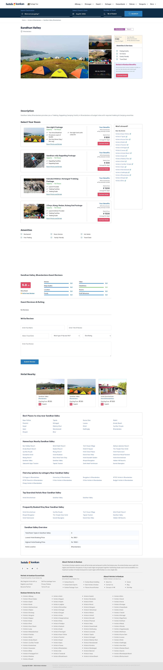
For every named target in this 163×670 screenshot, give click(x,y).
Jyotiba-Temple (118, 426)
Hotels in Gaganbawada (121, 629)
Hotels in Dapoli (27, 602)
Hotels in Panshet (121, 145)
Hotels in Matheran (120, 632)
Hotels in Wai (57, 651)
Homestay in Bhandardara (61, 477)
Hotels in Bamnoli (89, 651)
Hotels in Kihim (118, 596)
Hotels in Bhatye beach (121, 656)
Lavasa (85, 423)
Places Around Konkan (92, 587)
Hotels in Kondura (89, 645)
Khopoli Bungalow (89, 460)
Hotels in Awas (88, 653)
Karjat (25, 426)
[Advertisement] (66, 94)
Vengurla (142, 4)
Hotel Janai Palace (89, 452)
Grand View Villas (88, 455)
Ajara (24, 429)
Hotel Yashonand (118, 452)
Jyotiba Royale (27, 452)
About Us (109, 582)
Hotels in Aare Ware (120, 645)
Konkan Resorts (69, 582)
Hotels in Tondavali (59, 653)
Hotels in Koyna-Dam (122, 139)
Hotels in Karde (27, 604)
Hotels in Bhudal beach (60, 656)
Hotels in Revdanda (90, 599)
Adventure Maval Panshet (121, 455)
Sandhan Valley (43, 396)
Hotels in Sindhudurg (90, 629)
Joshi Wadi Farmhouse (90, 463)
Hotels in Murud (88, 604)
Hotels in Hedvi (118, 610)
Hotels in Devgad (59, 612)
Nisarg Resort (57, 452)
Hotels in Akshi (58, 596)
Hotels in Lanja (27, 629)
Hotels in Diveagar (119, 604)
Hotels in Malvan (89, 612)
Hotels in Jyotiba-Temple (123, 164)
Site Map (129, 587)
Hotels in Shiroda (119, 626)
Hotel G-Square (88, 449)
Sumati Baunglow (118, 463)
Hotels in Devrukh (89, 618)
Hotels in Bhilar (27, 651)
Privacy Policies (46, 584)
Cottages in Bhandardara (31, 477)
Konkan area (113, 565)
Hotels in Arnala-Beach (123, 153)
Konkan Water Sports (71, 585)
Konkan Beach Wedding (92, 582)
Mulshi (115, 420)
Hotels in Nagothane (120, 618)
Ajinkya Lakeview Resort (121, 446)
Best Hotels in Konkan (91, 585)
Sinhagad (56, 423)
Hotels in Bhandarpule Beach (123, 653)
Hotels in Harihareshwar (30, 607)
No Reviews (25, 310)
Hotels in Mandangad (90, 648)
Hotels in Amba (58, 615)
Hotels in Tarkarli (119, 612)
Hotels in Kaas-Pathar (122, 134)
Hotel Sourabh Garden (90, 457)
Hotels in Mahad (119, 623)
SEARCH (134, 14)
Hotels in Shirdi (120, 161)
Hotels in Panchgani (60, 632)
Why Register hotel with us (29, 581)
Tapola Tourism (58, 463)
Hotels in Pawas (58, 645)
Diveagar (88, 4)
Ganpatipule (120, 4)
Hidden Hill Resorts (119, 460)
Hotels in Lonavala (89, 632)
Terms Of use (45, 587)
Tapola (55, 420)
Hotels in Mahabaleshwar (30, 632)
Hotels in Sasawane (29, 648)
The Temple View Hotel (120, 449)
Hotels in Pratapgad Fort (30, 653)
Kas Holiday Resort (29, 446)
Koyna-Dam (87, 420)
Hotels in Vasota (119, 651)
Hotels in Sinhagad (121, 147)
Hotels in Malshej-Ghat (123, 159)
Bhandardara (117, 429)
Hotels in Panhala (28, 634)
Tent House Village (89, 446)
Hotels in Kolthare (119, 621)
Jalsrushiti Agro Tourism (30, 463)
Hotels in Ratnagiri (119, 615)
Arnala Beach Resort (29, 449)
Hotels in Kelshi (88, 602)
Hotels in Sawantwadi (90, 626)
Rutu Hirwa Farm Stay (60, 457)
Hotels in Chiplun (28, 610)
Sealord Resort (57, 449)
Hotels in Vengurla (28, 615)
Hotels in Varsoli (119, 599)
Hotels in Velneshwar (90, 610)
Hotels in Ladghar (59, 604)
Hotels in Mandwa (28, 656)
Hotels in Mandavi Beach (121, 648)
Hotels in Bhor (120, 180)
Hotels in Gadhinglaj (122, 172)
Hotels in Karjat (120, 156)
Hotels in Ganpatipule (120, 607)
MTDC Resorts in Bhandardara (32, 480)
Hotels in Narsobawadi (122, 169)
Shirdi (84, 426)
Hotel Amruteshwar (107, 396)
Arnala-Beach (117, 423)
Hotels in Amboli (89, 615)
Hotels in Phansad (89, 621)
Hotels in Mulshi (120, 142)
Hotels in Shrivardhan (60, 607)
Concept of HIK (110, 587)
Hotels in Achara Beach (91, 656)
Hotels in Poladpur (59, 623)
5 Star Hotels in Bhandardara (62, 480)
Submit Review (29, 362)
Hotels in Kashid (88, 596)
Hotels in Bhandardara (34, 20)
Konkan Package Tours (71, 587)
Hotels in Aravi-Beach (29, 626)
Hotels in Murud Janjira (30, 599)
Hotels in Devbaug (28, 612)
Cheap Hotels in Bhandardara (32, 483)
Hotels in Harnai (119, 602)
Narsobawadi (57, 429)
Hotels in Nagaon (59, 599)
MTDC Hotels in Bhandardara (122, 477)
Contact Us (109, 585)
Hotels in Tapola (121, 136)
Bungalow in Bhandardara (91, 477)
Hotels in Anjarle (58, 602)
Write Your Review (28, 293)
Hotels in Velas (88, 623)
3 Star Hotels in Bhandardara (92, 480)
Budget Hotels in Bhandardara (123, 480)
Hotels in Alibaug (28, 596)
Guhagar (108, 4)
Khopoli (25, 432)
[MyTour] (15, 4)
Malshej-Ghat (57, 426)
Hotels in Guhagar (59, 610)
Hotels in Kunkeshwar (29, 645)
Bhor (54, 432)
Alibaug (77, 4)
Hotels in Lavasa (121, 150)
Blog (128, 585)
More (152, 4)
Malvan (132, 4)
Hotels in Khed (27, 623)
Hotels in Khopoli (121, 178)
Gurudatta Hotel (28, 455)
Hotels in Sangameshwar (61, 618)
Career (129, 582)
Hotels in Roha (58, 621)
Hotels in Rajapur (28, 618)
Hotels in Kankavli (59, 626)
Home (24, 20)
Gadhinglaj (86, 429)
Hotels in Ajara (120, 167)
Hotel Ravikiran (58, 455)
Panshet (25, 423)
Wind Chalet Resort (59, 446)
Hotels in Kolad (27, 621)
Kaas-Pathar (27, 420)
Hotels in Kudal (58, 629)
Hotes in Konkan (41, 665)
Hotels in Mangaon (89, 607)
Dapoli (98, 4)
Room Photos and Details (54, 144)
